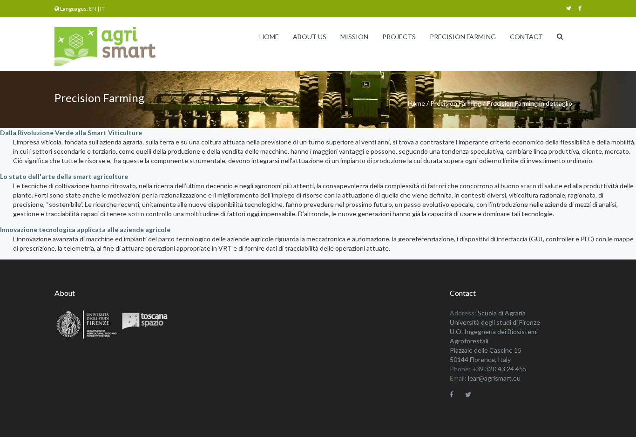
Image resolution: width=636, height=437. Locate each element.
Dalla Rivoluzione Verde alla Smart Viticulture (71, 133)
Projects (399, 37)
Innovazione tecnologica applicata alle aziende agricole (85, 229)
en (92, 8)
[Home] (108, 47)
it (102, 8)
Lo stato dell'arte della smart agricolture (64, 176)
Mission (354, 37)
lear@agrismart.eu (494, 378)
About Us (309, 37)
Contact (526, 37)
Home (269, 37)
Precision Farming (463, 37)
